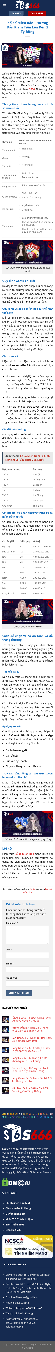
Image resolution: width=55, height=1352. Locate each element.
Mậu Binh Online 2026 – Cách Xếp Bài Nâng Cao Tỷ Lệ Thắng (30, 1090)
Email (10, 963)
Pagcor (17, 1278)
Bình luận (12, 922)
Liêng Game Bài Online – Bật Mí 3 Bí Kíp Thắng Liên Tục (31, 1080)
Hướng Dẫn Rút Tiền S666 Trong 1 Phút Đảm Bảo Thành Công (30, 1029)
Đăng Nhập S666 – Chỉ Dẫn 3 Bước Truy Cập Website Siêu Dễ (31, 1049)
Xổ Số (32, 889)
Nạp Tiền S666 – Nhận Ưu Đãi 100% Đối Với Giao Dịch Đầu (31, 1039)
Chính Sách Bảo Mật (18, 1203)
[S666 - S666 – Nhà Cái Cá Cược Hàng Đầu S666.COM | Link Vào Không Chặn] (27, 5)
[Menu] (4, 5)
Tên (9, 949)
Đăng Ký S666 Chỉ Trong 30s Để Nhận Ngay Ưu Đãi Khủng (29, 1059)
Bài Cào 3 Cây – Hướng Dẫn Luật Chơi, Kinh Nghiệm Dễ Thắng (29, 1069)
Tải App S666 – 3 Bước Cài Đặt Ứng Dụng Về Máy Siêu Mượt (31, 1019)
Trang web (11, 977)
